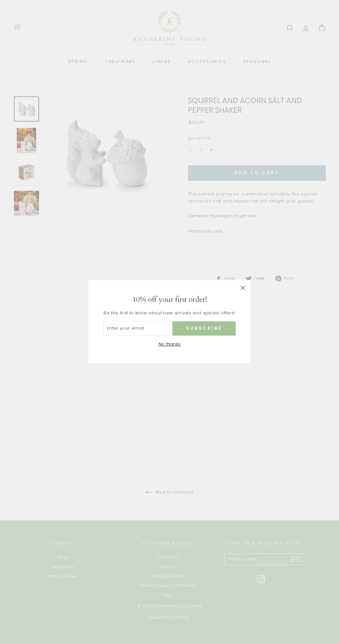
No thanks (170, 344)
